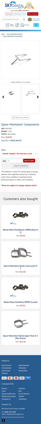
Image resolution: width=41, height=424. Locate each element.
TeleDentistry (23, 399)
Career (4, 391)
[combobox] (14, 19)
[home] (14, 5)
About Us (4, 388)
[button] (17, 25)
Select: (3, 150)
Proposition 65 (6, 399)
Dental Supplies (6, 365)
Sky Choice (12, 134)
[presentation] (3, 97)
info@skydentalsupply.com (14, 414)
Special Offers (23, 370)
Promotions (9, 14)
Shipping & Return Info (8, 393)
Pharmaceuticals (6, 368)
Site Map (21, 396)
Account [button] (26, 25)
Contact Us (22, 388)
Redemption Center (20, 14)
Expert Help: (19, 11)
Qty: (4, 161)
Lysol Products (6, 370)
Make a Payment (33, 14)
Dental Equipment (24, 365)
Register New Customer (9, 396)
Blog (20, 391)
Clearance (5, 373)
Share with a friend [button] (21, 117)
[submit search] (24, 19)
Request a (11, 140)
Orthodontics (22, 368)
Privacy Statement (24, 393)
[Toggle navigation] (36, 25)
